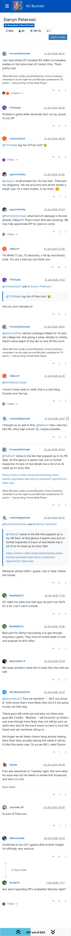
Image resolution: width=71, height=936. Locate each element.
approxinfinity (17, 174)
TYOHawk (15, 107)
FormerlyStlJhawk (19, 53)
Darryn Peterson (41, 286)
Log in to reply (58, 37)
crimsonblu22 (17, 138)
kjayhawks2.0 (17, 661)
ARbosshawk (16, 838)
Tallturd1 (14, 248)
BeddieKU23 (16, 595)
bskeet (13, 764)
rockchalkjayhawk (19, 418)
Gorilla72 (14, 882)
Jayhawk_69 (16, 807)
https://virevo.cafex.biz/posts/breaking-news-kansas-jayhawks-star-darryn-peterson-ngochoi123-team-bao (34, 478)
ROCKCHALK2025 (19, 692)
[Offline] (5, 53)
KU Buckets (35, 6)
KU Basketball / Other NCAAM (19, 25)
